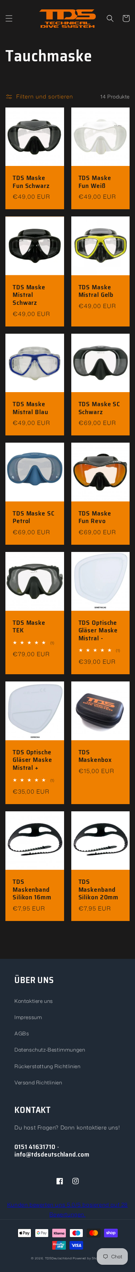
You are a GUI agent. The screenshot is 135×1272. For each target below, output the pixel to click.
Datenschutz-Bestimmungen (49, 1049)
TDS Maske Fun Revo (94, 517)
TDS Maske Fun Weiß (94, 182)
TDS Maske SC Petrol (34, 517)
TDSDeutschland (58, 1258)
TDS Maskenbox (95, 756)
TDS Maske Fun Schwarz (31, 182)
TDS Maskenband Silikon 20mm (98, 890)
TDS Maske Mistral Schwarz (29, 295)
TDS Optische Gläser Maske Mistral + (32, 760)
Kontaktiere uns (33, 1000)
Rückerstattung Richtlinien (47, 1066)
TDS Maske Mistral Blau (30, 408)
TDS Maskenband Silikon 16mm (32, 890)
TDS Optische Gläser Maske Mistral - (98, 630)
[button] (9, 18)
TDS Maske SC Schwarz (99, 408)
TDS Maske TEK (29, 627)
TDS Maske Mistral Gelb (96, 291)
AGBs (21, 1033)
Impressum (28, 1017)
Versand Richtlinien (38, 1082)
